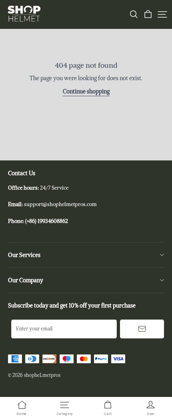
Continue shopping (86, 91)
